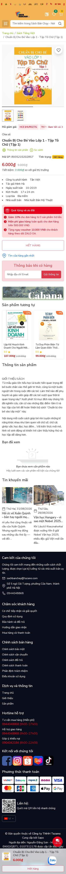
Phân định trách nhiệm (15, 671)
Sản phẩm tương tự (18, 304)
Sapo (40, 838)
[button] (59, 76)
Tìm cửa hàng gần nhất (21, 256)
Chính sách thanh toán (15, 665)
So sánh (38, 150)
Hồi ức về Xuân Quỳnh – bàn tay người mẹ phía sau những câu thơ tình (17, 515)
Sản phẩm (8, 704)
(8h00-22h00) (20, 743)
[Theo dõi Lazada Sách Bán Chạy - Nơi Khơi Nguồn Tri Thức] (38, 761)
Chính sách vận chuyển (15, 654)
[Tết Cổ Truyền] (33, 4)
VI (9, 819)
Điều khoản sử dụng (13, 676)
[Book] (33, 293)
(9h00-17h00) (20, 724)
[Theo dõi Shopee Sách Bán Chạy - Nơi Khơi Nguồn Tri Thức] (28, 761)
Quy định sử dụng (12, 616)
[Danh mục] (5, 23)
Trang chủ (7, 33)
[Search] (60, 23)
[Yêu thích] (58, 50)
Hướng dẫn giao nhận (14, 627)
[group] (33, 76)
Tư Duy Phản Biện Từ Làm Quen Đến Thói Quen (47, 346)
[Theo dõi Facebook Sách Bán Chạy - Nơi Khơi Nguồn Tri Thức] (7, 761)
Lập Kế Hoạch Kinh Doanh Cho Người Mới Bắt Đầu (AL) (15, 346)
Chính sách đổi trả (12, 660)
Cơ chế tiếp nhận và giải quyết (19, 611)
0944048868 (15, 593)
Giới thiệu (7, 698)
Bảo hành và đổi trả (13, 622)
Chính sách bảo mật (13, 649)
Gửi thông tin (51, 274)
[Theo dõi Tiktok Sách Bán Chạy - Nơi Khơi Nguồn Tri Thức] (49, 761)
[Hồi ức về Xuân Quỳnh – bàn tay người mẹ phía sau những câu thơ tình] (17, 495)
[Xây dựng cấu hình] (47, 14)
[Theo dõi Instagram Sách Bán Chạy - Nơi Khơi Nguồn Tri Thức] (17, 761)
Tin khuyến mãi (15, 480)
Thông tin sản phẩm (17, 150)
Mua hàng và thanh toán (16, 633)
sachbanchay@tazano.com (22, 578)
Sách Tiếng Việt (26, 33)
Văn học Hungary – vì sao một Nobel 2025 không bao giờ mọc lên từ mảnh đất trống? (48, 519)
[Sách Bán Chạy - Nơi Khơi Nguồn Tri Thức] (17, 14)
